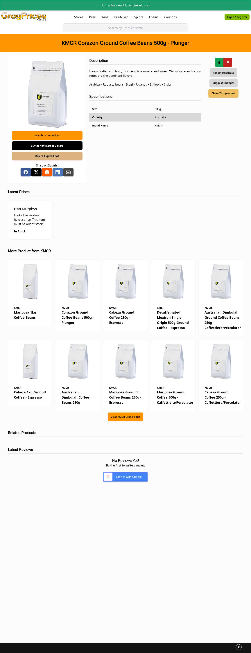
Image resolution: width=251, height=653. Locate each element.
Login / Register (237, 17)
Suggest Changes (223, 83)
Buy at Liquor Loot (47, 156)
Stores (78, 17)
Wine (104, 17)
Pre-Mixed (121, 17)
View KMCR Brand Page (125, 417)
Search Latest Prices (47, 135)
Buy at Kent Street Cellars (47, 145)
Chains (153, 17)
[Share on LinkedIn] (57, 172)
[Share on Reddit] (47, 172)
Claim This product (223, 93)
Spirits (138, 17)
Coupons (170, 17)
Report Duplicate (223, 72)
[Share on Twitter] (36, 172)
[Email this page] (68, 172)
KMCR (45, 251)
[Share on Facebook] (25, 172)
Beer (92, 17)
